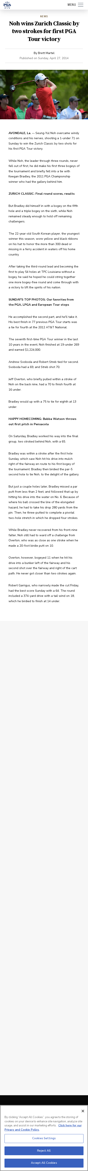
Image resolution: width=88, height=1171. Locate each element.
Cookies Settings (44, 1138)
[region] (44, 1138)
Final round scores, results (55, 194)
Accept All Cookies (44, 1163)
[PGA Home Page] (7, 5)
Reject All (44, 1151)
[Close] (83, 1111)
